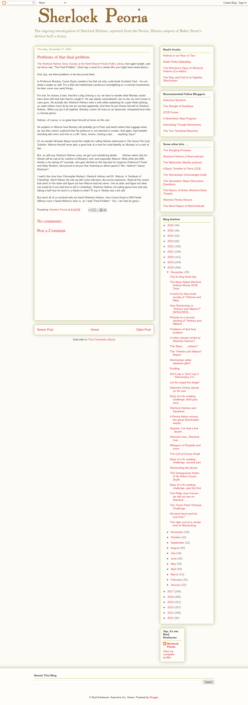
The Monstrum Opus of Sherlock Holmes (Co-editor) (183, 69)
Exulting (175, 368)
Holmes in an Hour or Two (179, 55)
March (175, 574)
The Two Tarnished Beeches (180, 130)
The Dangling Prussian (177, 150)
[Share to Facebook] (101, 210)
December (177, 272)
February (177, 579)
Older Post (143, 329)
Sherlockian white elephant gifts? (180, 361)
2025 (170, 230)
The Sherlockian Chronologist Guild (185, 174)
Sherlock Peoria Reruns (177, 199)
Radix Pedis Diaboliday (177, 61)
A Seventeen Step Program (179, 118)
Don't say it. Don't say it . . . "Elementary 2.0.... (186, 375)
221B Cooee (170, 112)
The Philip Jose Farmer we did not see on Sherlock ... (184, 496)
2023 (170, 241)
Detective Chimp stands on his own (184, 389)
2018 (170, 267)
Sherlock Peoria (173, 645)
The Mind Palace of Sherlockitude (183, 205)
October (176, 537)
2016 (170, 596)
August (175, 547)
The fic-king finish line (183, 276)
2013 (170, 612)
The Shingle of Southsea (178, 106)
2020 (170, 257)
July (173, 553)
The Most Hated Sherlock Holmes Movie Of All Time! (185, 285)
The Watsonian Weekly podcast (182, 162)
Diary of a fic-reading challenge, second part (185, 461)
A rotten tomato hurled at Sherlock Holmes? (185, 339)
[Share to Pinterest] (105, 210)
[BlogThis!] (94, 210)
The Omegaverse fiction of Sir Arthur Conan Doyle (184, 476)
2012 (170, 617)
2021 (170, 251)
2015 (170, 602)
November (177, 532)
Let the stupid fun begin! (185, 382)
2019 (170, 262)
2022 (170, 246)
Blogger (154, 697)
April (174, 569)
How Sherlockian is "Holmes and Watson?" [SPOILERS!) (185, 309)
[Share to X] (98, 210)
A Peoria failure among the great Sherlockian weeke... (184, 420)
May (174, 563)
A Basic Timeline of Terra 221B (182, 168)
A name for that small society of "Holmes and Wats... (185, 297)
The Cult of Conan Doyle (185, 453)
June (174, 558)
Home (95, 329)
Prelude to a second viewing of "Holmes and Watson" (186, 321)
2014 (170, 607)
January (176, 584)
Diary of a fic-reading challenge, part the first (185, 486)
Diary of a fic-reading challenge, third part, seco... (184, 399)
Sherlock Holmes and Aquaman (183, 409)
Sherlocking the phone (183, 467)
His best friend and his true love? (183, 515)
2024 (170, 235)
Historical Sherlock (174, 100)
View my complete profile (168, 654)
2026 (170, 225)
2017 (170, 591)
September (178, 542)
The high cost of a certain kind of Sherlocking (185, 524)
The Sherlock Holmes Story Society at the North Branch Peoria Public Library (81, 63)
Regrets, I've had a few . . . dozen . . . (185, 430)
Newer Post (45, 329)
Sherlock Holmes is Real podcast (183, 156)
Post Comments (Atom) (102, 339)
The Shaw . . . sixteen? (184, 346)
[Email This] (90, 210)
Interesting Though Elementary (182, 124)
